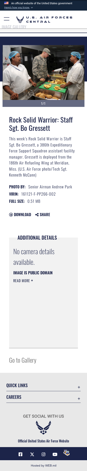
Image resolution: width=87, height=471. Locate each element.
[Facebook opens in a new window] (20, 454)
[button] (19, 8)
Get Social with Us (43, 416)
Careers (13, 397)
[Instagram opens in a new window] (43, 454)
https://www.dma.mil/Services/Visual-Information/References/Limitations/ (39, 340)
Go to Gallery (22, 359)
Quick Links (17, 385)
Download (22, 214)
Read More (22, 280)
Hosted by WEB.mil (43, 465)
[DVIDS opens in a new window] (66, 453)
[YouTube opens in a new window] (55, 454)
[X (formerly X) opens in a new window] (32, 454)
